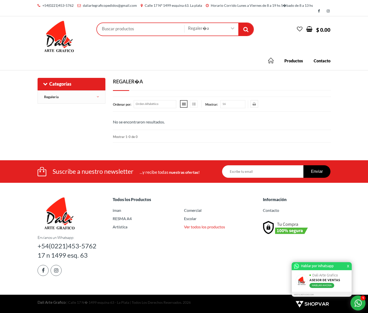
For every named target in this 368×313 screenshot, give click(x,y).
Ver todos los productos (204, 226)
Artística (120, 226)
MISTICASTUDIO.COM (304, 294)
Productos (293, 60)
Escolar (190, 218)
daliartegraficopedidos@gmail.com (110, 5)
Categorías (60, 84)
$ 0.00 (323, 30)
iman (117, 210)
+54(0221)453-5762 (58, 5)
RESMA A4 (122, 218)
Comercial (193, 210)
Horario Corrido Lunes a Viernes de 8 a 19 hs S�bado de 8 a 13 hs (262, 5)
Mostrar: (211, 104)
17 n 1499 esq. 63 (63, 255)
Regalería (51, 97)
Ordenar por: (122, 104)
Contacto (322, 60)
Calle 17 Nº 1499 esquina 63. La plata (173, 5)
